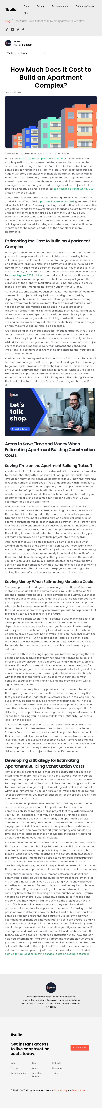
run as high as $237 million (25, 275)
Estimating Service (85, 6)
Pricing (40, 6)
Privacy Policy (60, 1090)
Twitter (56, 1073)
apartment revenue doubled (56, 201)
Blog (26, 13)
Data (26, 6)
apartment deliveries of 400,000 (73, 189)
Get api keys (80, 1047)
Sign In (34, 1068)
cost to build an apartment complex (41, 158)
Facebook (57, 1068)
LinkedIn (56, 1062)
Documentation (60, 6)
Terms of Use (78, 1090)
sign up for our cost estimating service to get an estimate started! (47, 954)
